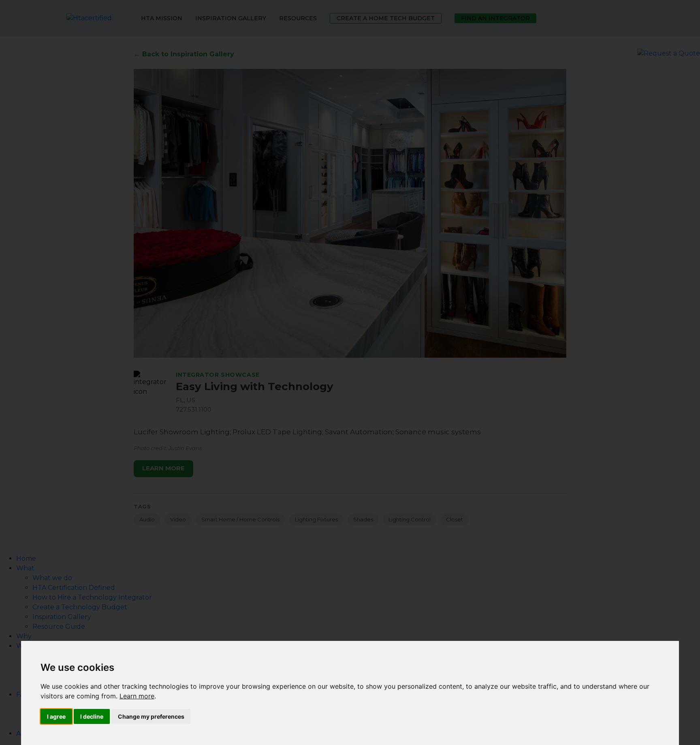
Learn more (137, 696)
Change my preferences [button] (151, 716)
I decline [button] (91, 716)
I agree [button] (56, 716)
